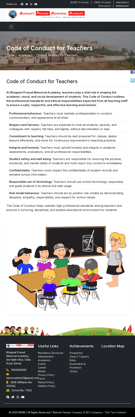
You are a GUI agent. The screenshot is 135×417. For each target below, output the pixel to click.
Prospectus (76, 352)
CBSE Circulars (102, 2)
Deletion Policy (46, 385)
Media (41, 371)
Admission (122, 5)
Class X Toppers (79, 356)
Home (10, 55)
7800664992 (19, 369)
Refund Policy (46, 382)
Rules (73, 360)
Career (42, 367)
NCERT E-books (80, 2)
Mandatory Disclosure (50, 352)
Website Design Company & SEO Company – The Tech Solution (89, 412)
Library (74, 371)
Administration (46, 356)
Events (42, 363)
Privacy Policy (46, 374)
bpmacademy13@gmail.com (22, 377)
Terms (41, 378)
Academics (25, 55)
